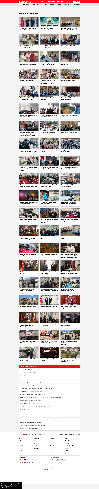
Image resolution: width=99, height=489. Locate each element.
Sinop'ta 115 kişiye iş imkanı (25, 409)
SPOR (53, 1)
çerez (2, 484)
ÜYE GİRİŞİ (77, 1)
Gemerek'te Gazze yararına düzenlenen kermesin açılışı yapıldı (32, 425)
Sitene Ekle (67, 453)
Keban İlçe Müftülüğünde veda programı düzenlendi (30, 416)
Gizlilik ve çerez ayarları (41, 471)
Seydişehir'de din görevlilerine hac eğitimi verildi (29, 412)
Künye (73, 434)
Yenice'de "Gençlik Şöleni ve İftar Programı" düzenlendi (31, 400)
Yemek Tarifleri (52, 448)
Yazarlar (35, 446)
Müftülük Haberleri (28, 10)
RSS (65, 451)
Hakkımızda (61, 434)
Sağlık (35, 440)
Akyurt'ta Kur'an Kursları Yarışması (27, 375)
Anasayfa (21, 10)
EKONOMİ (42, 1)
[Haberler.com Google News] (20, 460)
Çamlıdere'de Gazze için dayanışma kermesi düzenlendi (31, 379)
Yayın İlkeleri (78, 434)
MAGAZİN (48, 1)
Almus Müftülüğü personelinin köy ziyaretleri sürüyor (30, 428)
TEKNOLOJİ (52, 4)
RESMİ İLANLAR (67, 4)
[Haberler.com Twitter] (25, 460)
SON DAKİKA (26, 4)
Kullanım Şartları (67, 440)
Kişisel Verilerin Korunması (69, 445)
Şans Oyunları (52, 445)
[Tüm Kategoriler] (20, 4)
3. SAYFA (45, 4)
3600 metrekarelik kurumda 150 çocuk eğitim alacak (30, 385)
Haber (45, 469)
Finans (35, 443)
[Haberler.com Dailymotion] (32, 462)
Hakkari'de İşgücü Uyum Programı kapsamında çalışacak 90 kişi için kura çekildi (36, 388)
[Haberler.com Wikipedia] (22, 462)
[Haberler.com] (25, 434)
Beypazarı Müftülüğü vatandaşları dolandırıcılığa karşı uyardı (32, 382)
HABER (67, 1)
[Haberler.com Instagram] (27, 460)
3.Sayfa (20, 448)
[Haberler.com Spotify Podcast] (35, 460)
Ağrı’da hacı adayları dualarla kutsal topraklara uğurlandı (31, 391)
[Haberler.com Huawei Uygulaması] (63, 460)
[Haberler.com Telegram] (30, 462)
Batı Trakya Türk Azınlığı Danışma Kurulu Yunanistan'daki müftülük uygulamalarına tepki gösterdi (39, 419)
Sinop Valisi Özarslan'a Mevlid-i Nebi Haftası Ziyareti (30, 369)
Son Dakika (21, 445)
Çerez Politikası (67, 443)
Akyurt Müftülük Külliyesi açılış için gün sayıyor (29, 403)
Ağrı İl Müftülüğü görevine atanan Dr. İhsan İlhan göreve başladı (32, 394)
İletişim (69, 434)
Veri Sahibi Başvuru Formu (69, 446)
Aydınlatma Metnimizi (10, 486)
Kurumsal (66, 438)
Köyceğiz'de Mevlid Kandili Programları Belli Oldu (29, 372)
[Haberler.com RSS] (20, 462)
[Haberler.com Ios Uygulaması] (52, 460)
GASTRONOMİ (77, 4)
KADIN (33, 4)
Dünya (20, 450)
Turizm (35, 445)
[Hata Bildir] (47, 471)
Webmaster (67, 448)
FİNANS (39, 4)
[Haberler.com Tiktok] (27, 462)
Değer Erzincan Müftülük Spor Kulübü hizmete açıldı (30, 422)
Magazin (20, 443)
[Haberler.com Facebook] (22, 460)
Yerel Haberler (37, 448)
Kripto (20, 446)
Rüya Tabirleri (52, 446)
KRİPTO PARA (60, 1)
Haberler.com (52, 438)
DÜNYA (59, 4)
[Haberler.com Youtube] (25, 462)
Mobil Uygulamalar (68, 450)
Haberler (20, 438)
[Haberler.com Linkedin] (30, 460)
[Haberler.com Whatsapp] (32, 460)
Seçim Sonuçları (52, 443)
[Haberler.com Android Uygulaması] (58, 460)
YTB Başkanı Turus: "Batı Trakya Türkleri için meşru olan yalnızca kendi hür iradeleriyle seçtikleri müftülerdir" (41, 397)
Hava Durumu (52, 440)
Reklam (66, 434)
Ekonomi (20, 440)
